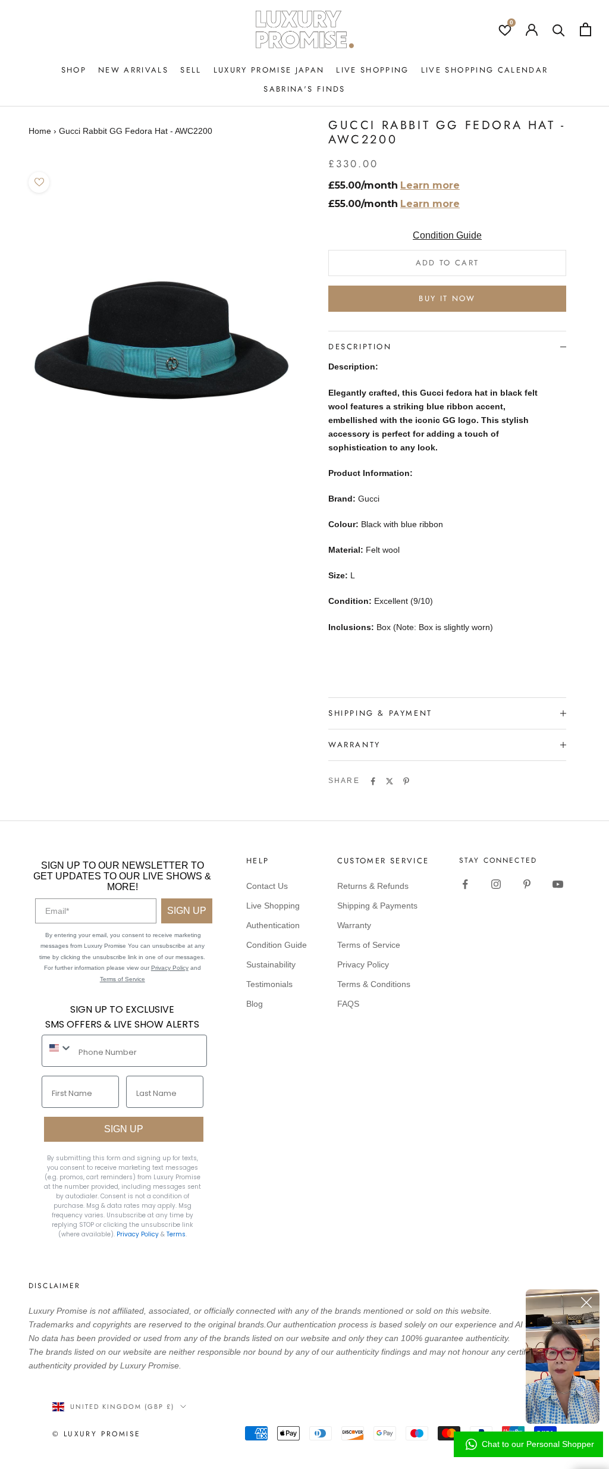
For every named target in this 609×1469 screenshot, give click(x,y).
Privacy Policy (170, 967)
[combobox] (57, 1047)
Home (40, 131)
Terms (176, 1234)
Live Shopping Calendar (484, 70)
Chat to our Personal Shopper (538, 1444)
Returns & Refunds (373, 886)
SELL (190, 70)
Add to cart (447, 262)
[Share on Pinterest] (406, 781)
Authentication (273, 925)
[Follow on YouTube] (558, 884)
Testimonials (269, 984)
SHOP (73, 70)
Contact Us (267, 886)
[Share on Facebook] (373, 781)
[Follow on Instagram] (496, 884)
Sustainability (271, 964)
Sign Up (186, 911)
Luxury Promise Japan (269, 70)
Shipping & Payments (377, 905)
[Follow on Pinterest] (527, 884)
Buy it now (447, 298)
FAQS (348, 1003)
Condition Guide (447, 235)
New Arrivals (133, 70)
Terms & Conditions (373, 984)
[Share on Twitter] (389, 781)
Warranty (354, 925)
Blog (254, 1003)
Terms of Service (122, 979)
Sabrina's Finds (304, 89)
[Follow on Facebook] (465, 884)
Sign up (123, 1129)
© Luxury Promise (96, 1434)
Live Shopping (372, 70)
